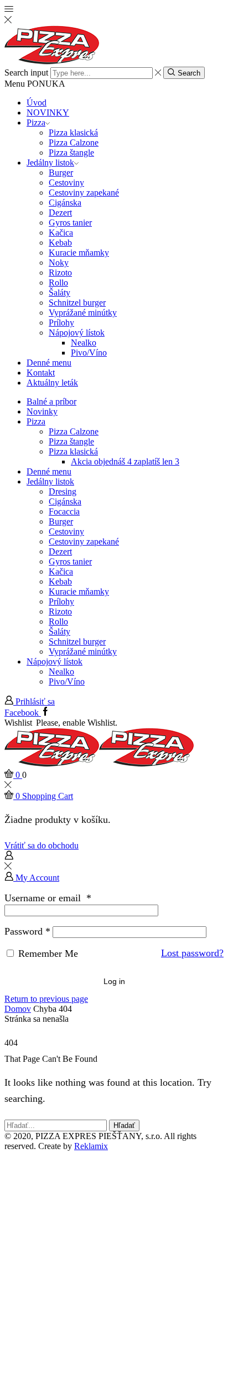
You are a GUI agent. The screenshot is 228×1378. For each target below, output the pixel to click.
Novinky (42, 411)
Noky (59, 262)
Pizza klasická (73, 132)
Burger (61, 172)
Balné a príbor (51, 401)
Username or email (47, 897)
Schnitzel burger (77, 302)
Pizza (36, 122)
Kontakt (41, 372)
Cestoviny (66, 182)
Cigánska (65, 202)
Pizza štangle (71, 152)
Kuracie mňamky (79, 252)
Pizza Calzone (74, 142)
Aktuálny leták (52, 382)
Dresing (62, 491)
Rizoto (60, 272)
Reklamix (91, 1146)
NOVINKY (48, 112)
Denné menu (49, 362)
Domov (17, 1008)
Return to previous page (46, 998)
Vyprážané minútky (83, 312)
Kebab (60, 242)
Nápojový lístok (77, 332)
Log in (114, 981)
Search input (26, 72)
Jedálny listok (50, 162)
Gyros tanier (70, 222)
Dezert (60, 212)
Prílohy (61, 322)
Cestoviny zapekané (84, 192)
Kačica (61, 232)
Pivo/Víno (89, 352)
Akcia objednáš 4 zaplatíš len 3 (125, 461)
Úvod (36, 102)
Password (27, 931)
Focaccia (64, 511)
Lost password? (192, 952)
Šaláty (59, 292)
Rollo (58, 282)
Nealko (83, 342)
